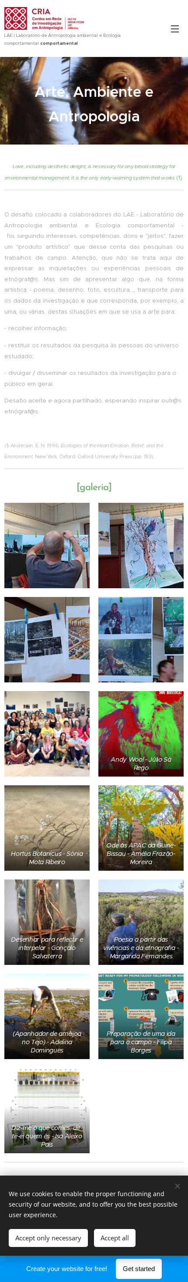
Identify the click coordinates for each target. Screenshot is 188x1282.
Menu (175, 28)
